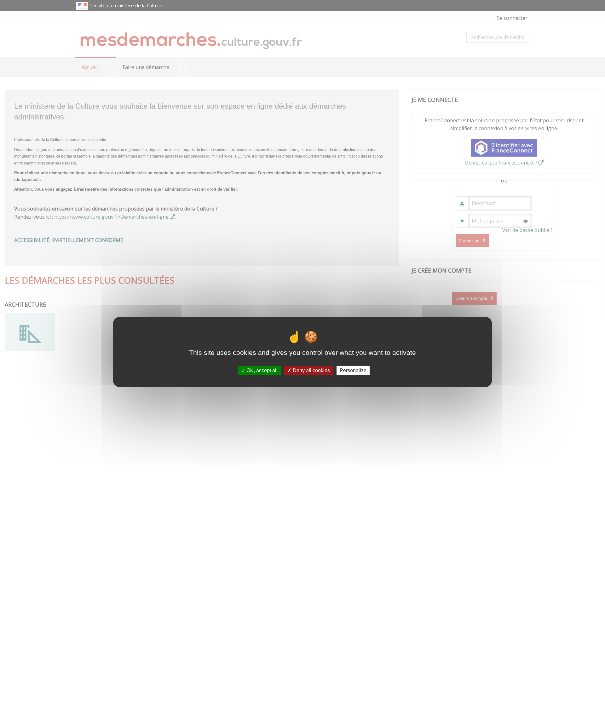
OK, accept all (261, 370)
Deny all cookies (310, 370)
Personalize (353, 370)
